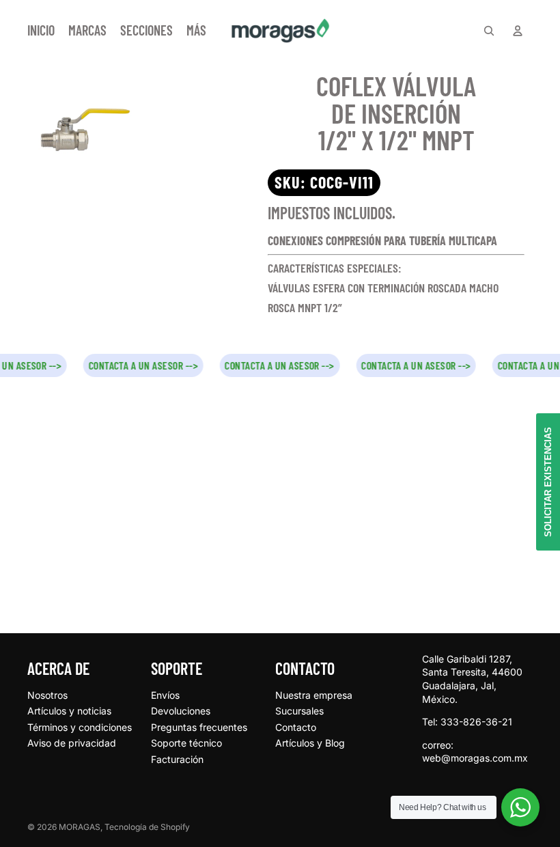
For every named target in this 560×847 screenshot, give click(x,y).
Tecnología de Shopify (147, 827)
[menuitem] (196, 31)
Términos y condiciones (79, 727)
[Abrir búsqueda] (489, 31)
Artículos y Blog (310, 743)
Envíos (165, 695)
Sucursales (299, 711)
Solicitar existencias (548, 482)
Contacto (295, 727)
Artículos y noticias (69, 711)
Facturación (177, 759)
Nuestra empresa (313, 695)
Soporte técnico (186, 743)
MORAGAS (79, 827)
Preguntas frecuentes (199, 727)
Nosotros (47, 695)
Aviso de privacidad (71, 743)
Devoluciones (180, 711)
